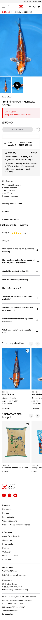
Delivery (5, 548)
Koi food (5, 513)
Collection (6, 552)
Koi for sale (6, 12)
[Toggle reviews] (37, 233)
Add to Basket (17, 129)
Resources (6, 560)
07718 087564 (10, 571)
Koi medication (8, 517)
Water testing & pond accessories (16, 525)
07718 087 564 (35, 1)
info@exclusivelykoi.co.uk (15, 575)
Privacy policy (7, 614)
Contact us (7, 540)
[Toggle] (37, 204)
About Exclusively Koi (11, 536)
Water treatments (9, 521)
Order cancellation (10, 556)
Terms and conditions (10, 611)
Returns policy (8, 544)
